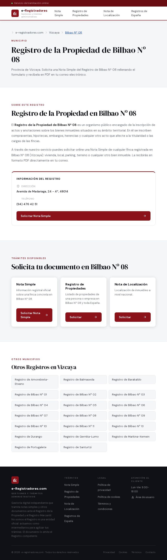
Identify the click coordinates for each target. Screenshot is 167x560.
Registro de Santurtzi (78, 447)
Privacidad (109, 552)
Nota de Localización (112, 13)
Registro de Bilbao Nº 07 (31, 415)
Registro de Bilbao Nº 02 (80, 394)
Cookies (123, 552)
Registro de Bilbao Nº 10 (31, 426)
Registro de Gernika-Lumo (81, 436)
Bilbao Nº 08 (73, 32)
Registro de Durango (28, 436)
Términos (136, 552)
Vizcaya (54, 32)
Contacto (151, 552)
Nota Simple (59, 13)
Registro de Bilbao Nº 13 (128, 426)
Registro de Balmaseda (79, 379)
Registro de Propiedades (80, 13)
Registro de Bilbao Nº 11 (79, 426)
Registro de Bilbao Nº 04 (31, 405)
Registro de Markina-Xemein (130, 436)
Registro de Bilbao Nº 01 (31, 394)
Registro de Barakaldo (126, 379)
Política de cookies (109, 497)
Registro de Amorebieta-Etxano (31, 382)
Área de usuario (145, 497)
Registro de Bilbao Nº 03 (128, 394)
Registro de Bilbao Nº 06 (128, 405)
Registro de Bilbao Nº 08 (80, 415)
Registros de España (139, 13)
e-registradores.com (29, 32)
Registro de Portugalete (30, 447)
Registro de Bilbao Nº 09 (128, 415)
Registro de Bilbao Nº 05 (80, 405)
